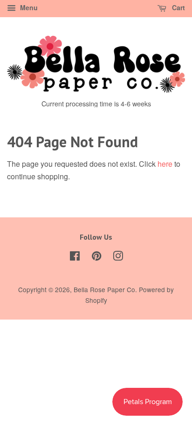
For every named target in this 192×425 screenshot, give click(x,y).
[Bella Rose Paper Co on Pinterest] (96, 257)
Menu (28, 7)
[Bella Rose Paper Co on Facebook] (74, 257)
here (165, 163)
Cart (177, 7)
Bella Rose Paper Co (104, 289)
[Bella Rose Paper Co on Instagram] (118, 257)
